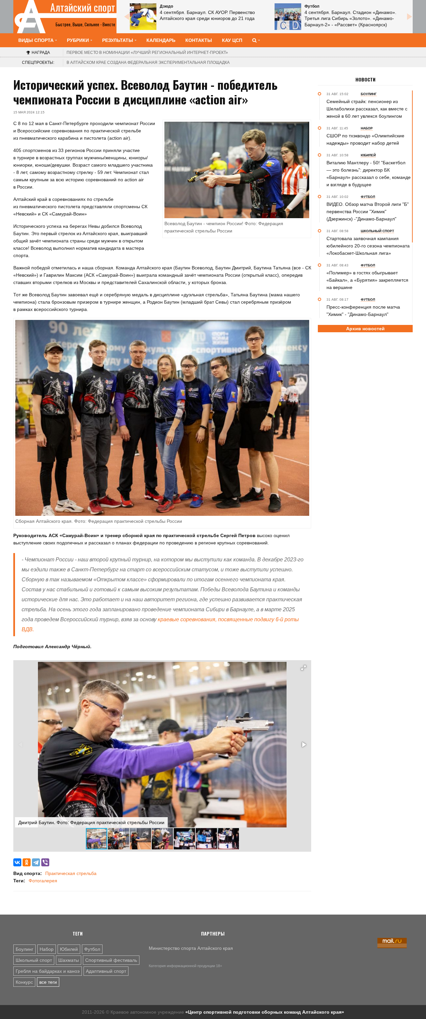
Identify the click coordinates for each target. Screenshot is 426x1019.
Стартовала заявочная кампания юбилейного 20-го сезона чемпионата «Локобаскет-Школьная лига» (368, 246)
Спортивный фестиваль (111, 960)
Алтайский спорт (82, 7)
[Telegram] (36, 862)
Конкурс (24, 982)
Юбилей (69, 949)
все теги (48, 982)
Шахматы (68, 960)
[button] (303, 667)
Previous (126, 16)
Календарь (160, 40)
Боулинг (24, 949)
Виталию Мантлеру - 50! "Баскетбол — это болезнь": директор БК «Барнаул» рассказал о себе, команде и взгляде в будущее (368, 173)
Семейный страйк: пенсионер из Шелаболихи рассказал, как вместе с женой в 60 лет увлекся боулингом (366, 109)
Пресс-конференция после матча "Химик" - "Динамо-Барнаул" (363, 310)
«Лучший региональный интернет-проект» (147, 52)
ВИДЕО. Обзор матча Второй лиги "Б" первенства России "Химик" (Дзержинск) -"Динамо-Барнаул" (367, 211)
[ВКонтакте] (17, 862)
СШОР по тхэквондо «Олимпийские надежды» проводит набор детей (365, 139)
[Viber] (45, 862)
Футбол (92, 949)
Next (409, 16)
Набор (47, 949)
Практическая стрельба (71, 873)
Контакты (198, 40)
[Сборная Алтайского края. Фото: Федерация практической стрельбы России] (162, 417)
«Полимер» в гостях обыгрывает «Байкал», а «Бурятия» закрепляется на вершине (367, 280)
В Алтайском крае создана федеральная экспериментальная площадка (148, 62)
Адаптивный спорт (106, 971)
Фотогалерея (43, 880)
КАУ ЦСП (232, 40)
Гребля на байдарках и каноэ (48, 971)
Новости (365, 79)
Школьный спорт (34, 960)
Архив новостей (365, 328)
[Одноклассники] (27, 862)
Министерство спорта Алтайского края (191, 948)
